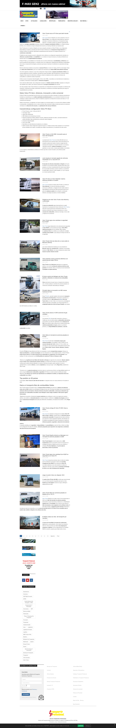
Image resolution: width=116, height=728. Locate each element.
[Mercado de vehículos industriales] (30, 164)
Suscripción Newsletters (78, 681)
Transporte (25, 655)
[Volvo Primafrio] (30, 296)
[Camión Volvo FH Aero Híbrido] (30, 481)
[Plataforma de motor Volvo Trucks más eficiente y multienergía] (30, 205)
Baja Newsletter (76, 704)
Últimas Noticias (50, 674)
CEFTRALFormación (27, 596)
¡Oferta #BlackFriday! (77, 666)
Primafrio (47, 296)
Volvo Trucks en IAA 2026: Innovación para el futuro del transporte (54, 134)
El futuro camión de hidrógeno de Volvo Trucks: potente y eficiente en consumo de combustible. (55, 277)
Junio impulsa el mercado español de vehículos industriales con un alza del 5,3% (55, 158)
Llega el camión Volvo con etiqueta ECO (53, 475)
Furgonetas (25, 622)
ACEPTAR (81, 725)
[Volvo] (30, 318)
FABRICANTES (23, 159)
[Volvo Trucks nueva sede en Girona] (30, 247)
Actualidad (34, 21)
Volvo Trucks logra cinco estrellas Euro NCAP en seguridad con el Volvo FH (55, 455)
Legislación (43, 21)
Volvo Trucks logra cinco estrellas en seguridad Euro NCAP (55, 221)
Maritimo (25, 636)
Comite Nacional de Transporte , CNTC (29, 602)
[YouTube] (27, 580)
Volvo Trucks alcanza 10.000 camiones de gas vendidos (54, 313)
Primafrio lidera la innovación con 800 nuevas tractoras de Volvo (54, 291)
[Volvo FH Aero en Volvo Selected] (30, 184)
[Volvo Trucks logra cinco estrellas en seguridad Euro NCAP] (30, 226)
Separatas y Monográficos (78, 670)
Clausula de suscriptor (78, 689)
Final (58, 536)
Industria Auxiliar (72, 21)
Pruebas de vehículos (51, 677)
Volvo (61, 299)
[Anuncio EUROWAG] (29, 548)
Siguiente (53, 536)
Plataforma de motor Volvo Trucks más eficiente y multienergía (55, 200)
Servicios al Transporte (28, 652)
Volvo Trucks (45, 37)
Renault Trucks (26, 644)
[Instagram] (31, 580)
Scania (24, 646)
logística (25, 632)
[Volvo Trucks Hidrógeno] (30, 282)
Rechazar (88, 725)
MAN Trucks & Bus (27, 634)
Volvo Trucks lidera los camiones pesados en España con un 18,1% (54, 493)
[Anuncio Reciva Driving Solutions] (29, 541)
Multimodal (83, 21)
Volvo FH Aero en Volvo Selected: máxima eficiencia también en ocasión (53, 179)
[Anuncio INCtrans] (71, 15)
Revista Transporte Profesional (53, 681)
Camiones (25, 594)
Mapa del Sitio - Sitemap (78, 700)
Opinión (23, 25)
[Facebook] (23, 580)
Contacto (37, 9)
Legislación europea (27, 629)
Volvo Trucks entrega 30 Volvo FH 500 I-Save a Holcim (55, 408)
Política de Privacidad (77, 692)
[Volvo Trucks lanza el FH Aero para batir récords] (30, 38)
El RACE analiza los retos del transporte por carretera (54, 517)
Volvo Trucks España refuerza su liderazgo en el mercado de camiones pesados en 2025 (55, 435)
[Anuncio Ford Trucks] (58, 3)
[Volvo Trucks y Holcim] (30, 414)
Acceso (33, 9)
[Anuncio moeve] (29, 554)
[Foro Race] (30, 522)
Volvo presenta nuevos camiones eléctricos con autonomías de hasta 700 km (55, 259)
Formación (25, 620)
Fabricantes (61, 21)
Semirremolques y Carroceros (29, 649)
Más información (73, 725)
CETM (26, 21)
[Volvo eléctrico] (30, 264)
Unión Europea (26, 657)
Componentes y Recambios (28, 605)
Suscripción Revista (77, 685)
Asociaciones (26, 591)
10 (47, 536)
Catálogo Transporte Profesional (80, 674)
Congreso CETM (50, 689)
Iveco (24, 627)
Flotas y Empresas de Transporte (29, 616)
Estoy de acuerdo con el (29, 690)
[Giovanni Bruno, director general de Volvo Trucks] (30, 441)
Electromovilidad (26, 611)
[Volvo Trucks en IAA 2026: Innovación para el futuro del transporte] (30, 140)
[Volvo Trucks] (30, 341)
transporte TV (50, 685)
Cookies (75, 696)
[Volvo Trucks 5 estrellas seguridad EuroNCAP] (30, 460)
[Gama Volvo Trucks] (30, 498)
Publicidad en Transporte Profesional (81, 677)
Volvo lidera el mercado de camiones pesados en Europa (55, 335)
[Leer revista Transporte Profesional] (29, 564)
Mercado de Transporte (52, 666)
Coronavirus (25, 608)
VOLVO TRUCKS (24, 34)
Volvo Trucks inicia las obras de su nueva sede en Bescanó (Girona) (55, 241)
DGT (32, 608)
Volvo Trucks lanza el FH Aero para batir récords (55, 33)
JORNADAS (23, 517)
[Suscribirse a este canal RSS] (69, 31)
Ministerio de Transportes (28, 639)
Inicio (22, 21)
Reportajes (52, 21)
